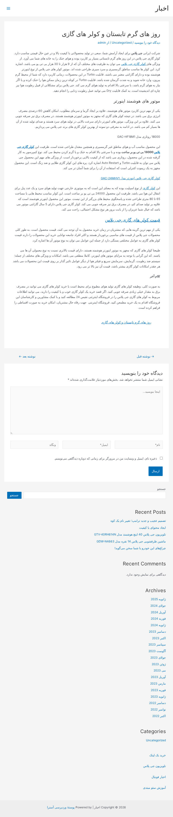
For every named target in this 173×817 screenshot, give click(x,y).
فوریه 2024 (158, 618)
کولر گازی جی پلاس (134, 64)
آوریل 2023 (158, 677)
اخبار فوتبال (158, 777)
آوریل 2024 (158, 612)
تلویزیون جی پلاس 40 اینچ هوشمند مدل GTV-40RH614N (130, 534)
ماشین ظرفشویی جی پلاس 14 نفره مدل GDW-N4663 (131, 541)
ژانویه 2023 (158, 696)
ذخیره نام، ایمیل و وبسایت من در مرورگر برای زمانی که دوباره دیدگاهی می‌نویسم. (105, 458)
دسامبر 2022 (157, 703)
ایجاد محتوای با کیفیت (152, 527)
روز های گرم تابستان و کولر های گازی (126, 322)
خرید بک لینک (157, 755)
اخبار (162, 8)
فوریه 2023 (158, 690)
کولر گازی (149, 188)
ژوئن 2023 (159, 664)
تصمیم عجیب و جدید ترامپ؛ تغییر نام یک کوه (138, 520)
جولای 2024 (158, 605)
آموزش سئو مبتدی (154, 787)
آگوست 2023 (157, 651)
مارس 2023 (158, 683)
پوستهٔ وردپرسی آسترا (61, 807)
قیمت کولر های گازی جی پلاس (132, 219)
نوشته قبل (145, 356)
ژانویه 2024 (158, 625)
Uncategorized (122, 42)
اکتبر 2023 (159, 638)
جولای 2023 (158, 657)
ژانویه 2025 (158, 599)
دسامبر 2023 (157, 631)
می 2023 (160, 670)
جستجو (161, 489)
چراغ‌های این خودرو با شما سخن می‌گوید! (140, 548)
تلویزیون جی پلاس (154, 766)
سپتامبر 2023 (157, 644)
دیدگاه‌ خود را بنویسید (147, 42)
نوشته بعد (27, 356)
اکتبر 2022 (159, 716)
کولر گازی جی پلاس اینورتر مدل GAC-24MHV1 (130, 178)
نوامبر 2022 (158, 709)
